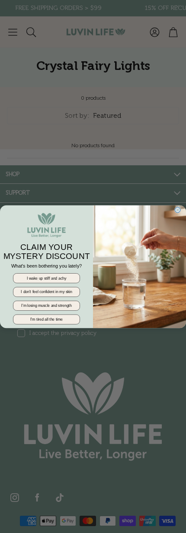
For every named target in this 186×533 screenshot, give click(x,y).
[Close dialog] (177, 209)
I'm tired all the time (46, 319)
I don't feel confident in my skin (46, 291)
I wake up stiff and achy (46, 278)
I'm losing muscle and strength (46, 305)
